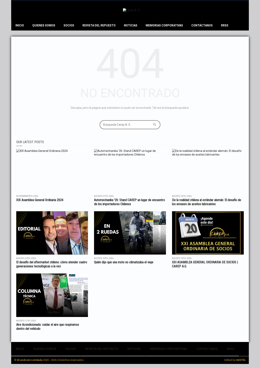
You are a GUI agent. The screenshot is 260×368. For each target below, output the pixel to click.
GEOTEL (241, 359)
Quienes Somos (43, 25)
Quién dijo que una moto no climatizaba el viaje (123, 262)
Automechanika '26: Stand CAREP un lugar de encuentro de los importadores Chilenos (129, 202)
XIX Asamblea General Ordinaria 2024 (39, 200)
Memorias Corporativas (164, 25)
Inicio (19, 25)
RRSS (224, 25)
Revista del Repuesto (99, 25)
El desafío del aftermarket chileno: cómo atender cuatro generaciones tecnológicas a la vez (51, 264)
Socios (69, 25)
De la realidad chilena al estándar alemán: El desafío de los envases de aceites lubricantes (206, 202)
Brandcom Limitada (29, 359)
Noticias (130, 25)
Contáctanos (202, 25)
